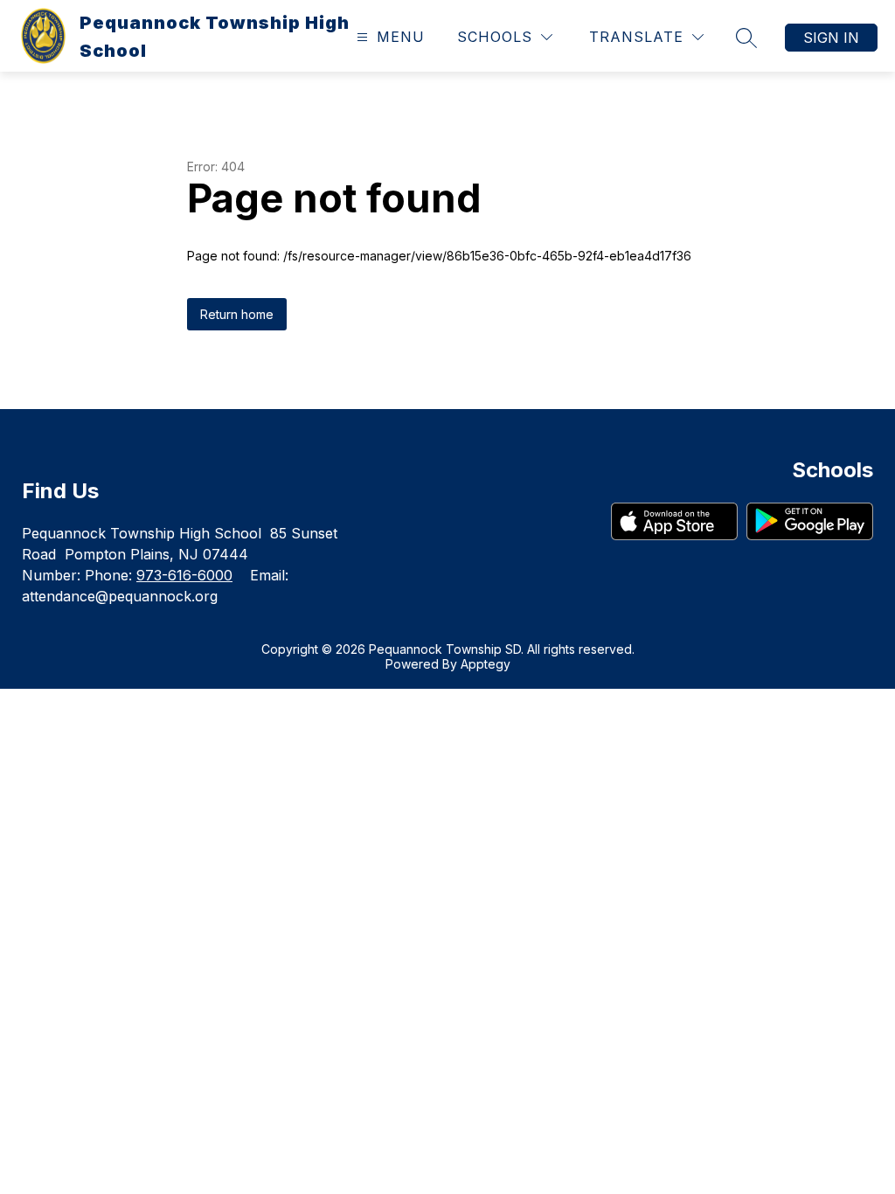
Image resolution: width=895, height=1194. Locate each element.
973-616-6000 (184, 575)
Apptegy (485, 663)
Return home (237, 314)
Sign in (831, 37)
